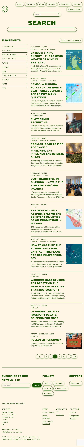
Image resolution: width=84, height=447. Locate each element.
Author (5, 80)
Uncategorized (37, 115)
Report (34, 334)
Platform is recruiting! (40, 120)
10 (64, 356)
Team (4, 84)
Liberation (52, 49)
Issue (4, 71)
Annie (51, 334)
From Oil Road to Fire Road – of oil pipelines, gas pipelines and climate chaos (47, 150)
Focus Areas (8, 46)
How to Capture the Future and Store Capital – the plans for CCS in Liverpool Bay (46, 252)
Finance (43, 49)
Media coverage (46, 416)
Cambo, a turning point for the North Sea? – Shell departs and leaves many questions (46, 91)
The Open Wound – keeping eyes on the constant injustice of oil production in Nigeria (46, 217)
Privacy (73, 412)
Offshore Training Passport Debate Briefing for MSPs (45, 315)
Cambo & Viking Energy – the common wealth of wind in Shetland (47, 57)
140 (74, 356)
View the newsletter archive (13, 403)
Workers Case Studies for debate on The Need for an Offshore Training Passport (48, 284)
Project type (8, 59)
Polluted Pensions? (46, 339)
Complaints (74, 415)
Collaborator (9, 75)
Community (36, 175)
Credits (73, 419)
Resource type (9, 54)
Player (5, 67)
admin (43, 113)
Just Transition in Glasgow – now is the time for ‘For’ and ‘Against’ (47, 183)
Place (5, 63)
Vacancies (60, 415)
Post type (7, 50)
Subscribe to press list (47, 422)
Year (4, 88)
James (44, 47)
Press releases (48, 412)
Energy (34, 49)
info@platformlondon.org (12, 432)
